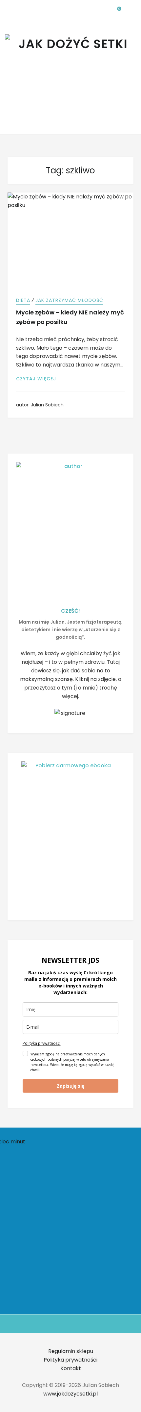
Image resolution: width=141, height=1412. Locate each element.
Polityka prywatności (42, 1043)
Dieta (23, 300)
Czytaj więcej (40, 379)
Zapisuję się (70, 1086)
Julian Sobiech (47, 404)
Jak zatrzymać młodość (69, 300)
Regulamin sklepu (70, 1351)
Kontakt (70, 1368)
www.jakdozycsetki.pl (70, 1393)
